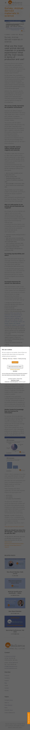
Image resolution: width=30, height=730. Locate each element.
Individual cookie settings (15, 369)
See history (15, 371)
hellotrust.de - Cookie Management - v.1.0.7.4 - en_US (15, 381)
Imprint (17, 380)
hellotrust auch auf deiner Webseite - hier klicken (16, 375)
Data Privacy (13, 380)
